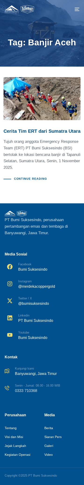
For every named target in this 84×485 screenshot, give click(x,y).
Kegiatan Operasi (17, 454)
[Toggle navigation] (66, 9)
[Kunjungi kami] (42, 372)
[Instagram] (42, 285)
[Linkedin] (42, 319)
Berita (48, 428)
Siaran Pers (53, 437)
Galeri (48, 446)
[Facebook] (42, 268)
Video (48, 454)
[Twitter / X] (42, 302)
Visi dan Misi (14, 437)
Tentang (11, 428)
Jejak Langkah (15, 446)
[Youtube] (42, 336)
